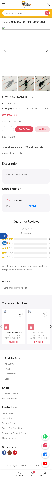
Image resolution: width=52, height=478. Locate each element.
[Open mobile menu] (3, 4)
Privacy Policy (8, 423)
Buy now (42, 129)
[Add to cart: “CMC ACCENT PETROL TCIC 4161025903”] (31, 327)
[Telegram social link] (21, 154)
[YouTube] (45, 463)
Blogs (7, 379)
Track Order (8, 413)
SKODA (32, 206)
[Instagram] (45, 445)
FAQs (7, 369)
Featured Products (11, 398)
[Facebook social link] (10, 154)
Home (5, 22)
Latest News (8, 418)
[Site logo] (26, 4)
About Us (9, 364)
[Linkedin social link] (13, 154)
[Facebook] (45, 454)
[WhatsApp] (45, 436)
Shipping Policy (9, 438)
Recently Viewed (10, 393)
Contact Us (10, 374)
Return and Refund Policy (14, 433)
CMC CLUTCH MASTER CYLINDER (29, 22)
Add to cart (24, 129)
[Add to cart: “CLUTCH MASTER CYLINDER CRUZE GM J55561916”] (6, 327)
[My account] (48, 4)
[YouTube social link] (15, 452)
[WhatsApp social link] (17, 154)
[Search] (47, 13)
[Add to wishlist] (19, 313)
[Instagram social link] (9, 452)
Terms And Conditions (12, 428)
